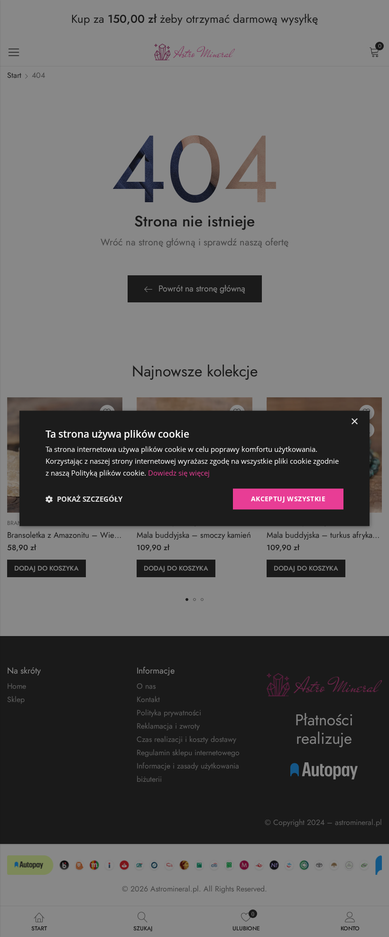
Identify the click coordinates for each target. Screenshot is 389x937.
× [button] (354, 421)
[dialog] (194, 468)
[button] (84, 499)
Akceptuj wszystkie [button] (288, 498)
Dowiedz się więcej (179, 473)
